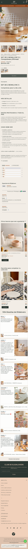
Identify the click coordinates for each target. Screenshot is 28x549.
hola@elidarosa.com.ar (6, 521)
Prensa (2, 507)
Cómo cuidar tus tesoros (6, 487)
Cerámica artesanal (15, 54)
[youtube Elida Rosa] (14, 528)
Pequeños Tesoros (5, 500)
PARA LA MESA (7, 54)
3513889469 (3, 518)
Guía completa (19, 151)
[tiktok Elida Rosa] (17, 528)
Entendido (17, 546)
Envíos (2, 485)
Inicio (2, 54)
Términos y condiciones (6, 492)
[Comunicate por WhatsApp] (25, 541)
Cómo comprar (4, 483)
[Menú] (2, 2)
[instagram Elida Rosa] (7, 528)
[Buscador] (24, 2)
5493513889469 (4, 516)
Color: (4, 68)
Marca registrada (4, 505)
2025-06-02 (4, 207)
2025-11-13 (4, 196)
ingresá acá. (23, 540)
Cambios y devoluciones (6, 490)
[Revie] (23, 191)
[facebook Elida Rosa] (10, 528)
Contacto (3, 510)
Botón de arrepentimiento (14, 542)
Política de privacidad (5, 494)
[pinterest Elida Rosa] (20, 528)
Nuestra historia (4, 503)
